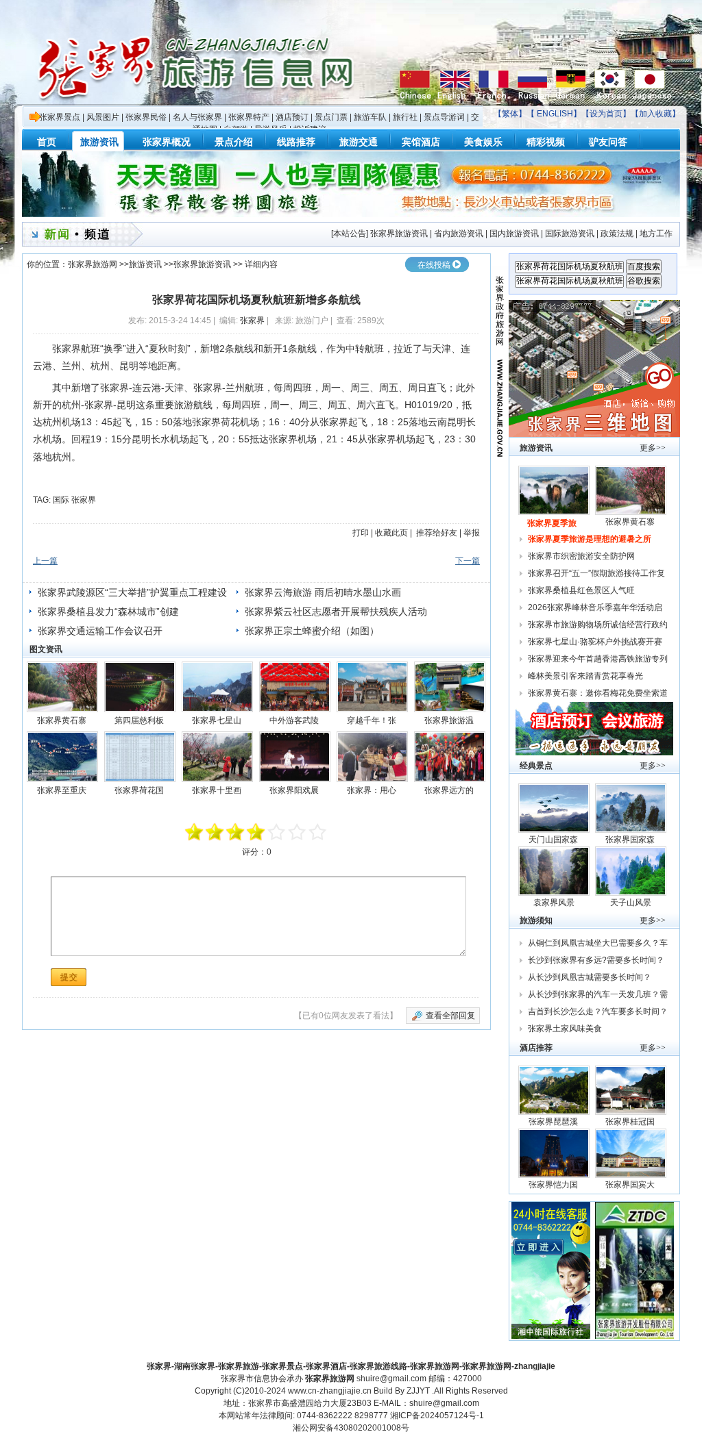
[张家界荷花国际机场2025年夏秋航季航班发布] (140, 756)
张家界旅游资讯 (399, 233)
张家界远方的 (450, 790)
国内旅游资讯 (514, 233)
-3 (215, 832)
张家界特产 (248, 117)
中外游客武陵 (295, 720)
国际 (61, 500)
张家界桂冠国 (631, 1122)
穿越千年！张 (372, 720)
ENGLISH (555, 113)
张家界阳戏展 (295, 790)
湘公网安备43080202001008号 (351, 1428)
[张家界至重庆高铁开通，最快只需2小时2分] (62, 756)
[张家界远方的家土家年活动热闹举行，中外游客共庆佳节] (449, 756)
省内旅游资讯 (458, 233)
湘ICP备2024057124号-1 (437, 1415)
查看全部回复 (450, 1015)
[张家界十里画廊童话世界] (217, 756)
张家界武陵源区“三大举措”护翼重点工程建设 (132, 592)
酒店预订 (292, 117)
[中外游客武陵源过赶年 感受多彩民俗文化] (294, 687)
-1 (236, 832)
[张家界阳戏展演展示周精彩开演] (294, 756)
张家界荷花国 (140, 790)
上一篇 (45, 561)
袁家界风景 (553, 902)
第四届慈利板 (140, 720)
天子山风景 (630, 902)
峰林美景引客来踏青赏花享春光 (585, 676)
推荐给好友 (436, 533)
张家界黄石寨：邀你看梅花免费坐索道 (598, 693)
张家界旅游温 (450, 720)
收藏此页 (391, 533)
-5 (194, 832)
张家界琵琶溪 (554, 1122)
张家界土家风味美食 (565, 1028)
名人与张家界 (197, 117)
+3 (297, 832)
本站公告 (349, 233)
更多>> (653, 448)
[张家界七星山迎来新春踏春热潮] (217, 687)
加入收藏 (655, 113)
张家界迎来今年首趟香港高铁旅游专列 (598, 659)
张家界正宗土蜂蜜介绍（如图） (312, 630)
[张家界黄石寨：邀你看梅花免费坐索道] (62, 687)
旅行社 (405, 117)
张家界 (252, 320)
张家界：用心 (372, 790)
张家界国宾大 (631, 1185)
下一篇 (467, 561)
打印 (360, 533)
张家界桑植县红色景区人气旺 (581, 590)
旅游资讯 (145, 264)
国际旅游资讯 (569, 233)
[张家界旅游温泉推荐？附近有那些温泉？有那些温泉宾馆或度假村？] (449, 687)
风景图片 (102, 117)
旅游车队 (370, 117)
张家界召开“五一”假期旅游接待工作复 (597, 573)
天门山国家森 (554, 839)
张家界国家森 (631, 839)
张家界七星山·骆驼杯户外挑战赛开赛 (595, 641)
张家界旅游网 (92, 264)
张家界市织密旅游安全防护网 (581, 556)
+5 (318, 832)
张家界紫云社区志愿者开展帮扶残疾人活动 (336, 611)
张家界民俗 (146, 117)
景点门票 (331, 117)
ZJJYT (418, 1391)
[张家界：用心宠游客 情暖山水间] (372, 756)
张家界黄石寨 (62, 720)
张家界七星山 (217, 720)
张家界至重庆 (62, 790)
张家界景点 (59, 117)
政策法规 (617, 233)
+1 (277, 832)
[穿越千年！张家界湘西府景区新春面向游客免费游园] (372, 687)
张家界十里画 (217, 790)
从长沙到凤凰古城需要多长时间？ (589, 977)
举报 (471, 533)
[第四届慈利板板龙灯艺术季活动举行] (140, 687)
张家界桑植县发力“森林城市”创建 (108, 611)
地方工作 (656, 233)
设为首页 (606, 113)
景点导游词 (444, 117)
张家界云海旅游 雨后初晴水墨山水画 (323, 592)
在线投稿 (433, 265)
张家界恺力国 (554, 1185)
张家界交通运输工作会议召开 (100, 630)
